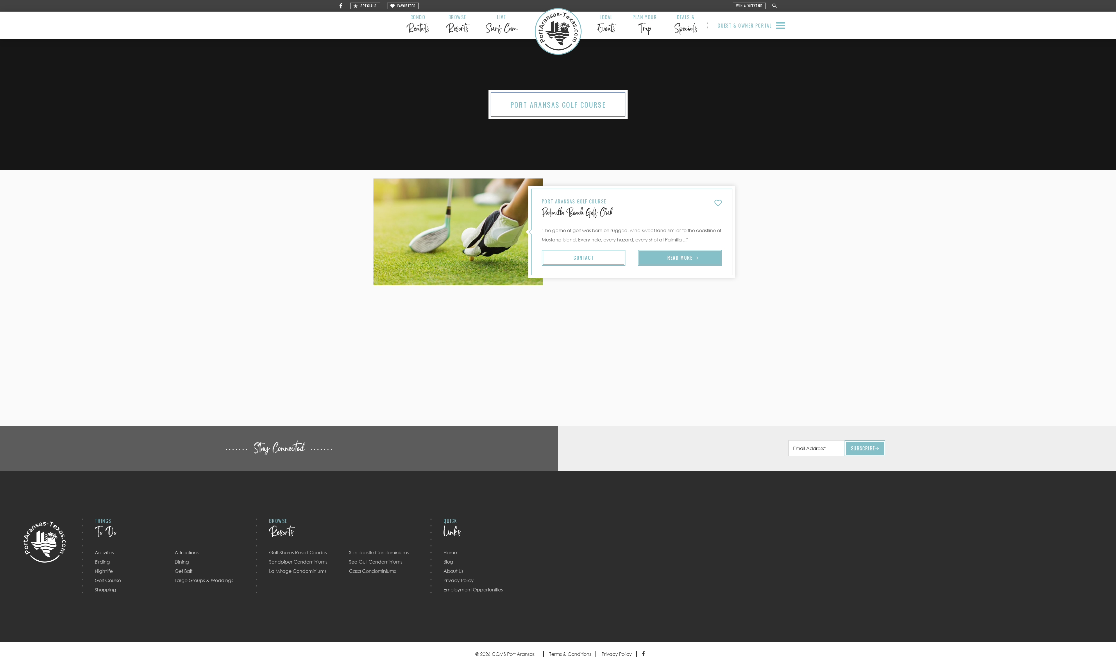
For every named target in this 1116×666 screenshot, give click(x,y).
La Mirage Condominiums (297, 571)
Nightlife (104, 571)
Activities (104, 552)
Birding (102, 562)
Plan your (644, 25)
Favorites (406, 5)
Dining (182, 562)
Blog (448, 562)
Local (606, 25)
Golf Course (108, 580)
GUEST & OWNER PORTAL (745, 25)
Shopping (105, 590)
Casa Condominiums (372, 571)
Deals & (685, 25)
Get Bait (183, 571)
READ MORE (680, 257)
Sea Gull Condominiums (375, 562)
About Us (453, 571)
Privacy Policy (458, 580)
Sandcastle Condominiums (379, 552)
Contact (583, 257)
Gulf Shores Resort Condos (298, 552)
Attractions (186, 552)
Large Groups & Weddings (204, 580)
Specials (368, 5)
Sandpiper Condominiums (298, 562)
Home (450, 552)
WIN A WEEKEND (749, 5)
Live (501, 25)
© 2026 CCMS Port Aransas (504, 654)
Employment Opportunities (473, 590)
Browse (457, 25)
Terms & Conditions (570, 654)
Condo (418, 25)
